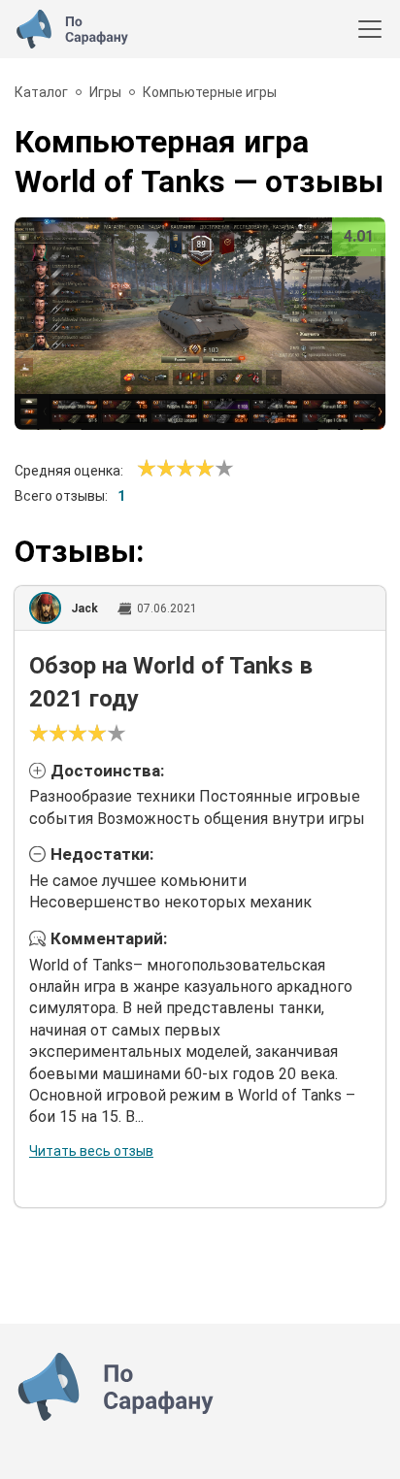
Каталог (41, 92)
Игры (105, 92)
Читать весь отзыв (91, 1151)
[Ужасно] (146, 468)
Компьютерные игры (210, 92)
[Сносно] (156, 468)
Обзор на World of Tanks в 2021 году (171, 682)
